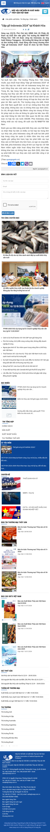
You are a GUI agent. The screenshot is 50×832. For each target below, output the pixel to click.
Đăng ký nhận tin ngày (23, 3)
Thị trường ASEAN (7, 729)
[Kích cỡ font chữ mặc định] (26, 29)
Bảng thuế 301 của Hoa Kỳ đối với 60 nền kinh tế (20, 366)
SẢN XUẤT (6, 430)
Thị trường (6, 707)
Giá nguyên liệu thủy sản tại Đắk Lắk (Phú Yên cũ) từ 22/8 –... (23, 679)
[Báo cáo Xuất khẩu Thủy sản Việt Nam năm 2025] (9, 656)
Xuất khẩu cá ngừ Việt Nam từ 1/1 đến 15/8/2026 (19, 701)
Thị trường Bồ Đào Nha (9, 738)
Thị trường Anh (6, 712)
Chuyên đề (5, 474)
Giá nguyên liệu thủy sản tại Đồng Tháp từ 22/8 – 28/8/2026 (23, 684)
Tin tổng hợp (8, 422)
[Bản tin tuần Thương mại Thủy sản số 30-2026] (9, 581)
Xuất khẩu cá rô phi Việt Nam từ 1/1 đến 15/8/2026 (19, 693)
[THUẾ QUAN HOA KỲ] (11, 483)
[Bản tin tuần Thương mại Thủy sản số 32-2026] (9, 536)
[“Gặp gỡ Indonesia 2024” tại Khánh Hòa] (25, 64)
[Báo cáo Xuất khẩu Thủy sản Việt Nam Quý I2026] (9, 633)
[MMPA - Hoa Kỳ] (11, 498)
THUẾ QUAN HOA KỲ (30, 478)
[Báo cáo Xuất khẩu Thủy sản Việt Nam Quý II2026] (9, 610)
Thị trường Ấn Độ (7, 733)
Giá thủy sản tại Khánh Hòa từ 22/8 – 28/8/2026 (18, 675)
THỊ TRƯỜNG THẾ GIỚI (11, 438)
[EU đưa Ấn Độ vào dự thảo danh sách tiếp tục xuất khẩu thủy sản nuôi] (25, 235)
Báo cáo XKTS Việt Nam (11, 596)
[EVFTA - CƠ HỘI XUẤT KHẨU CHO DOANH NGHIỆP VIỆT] (11, 512)
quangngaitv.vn (12, 159)
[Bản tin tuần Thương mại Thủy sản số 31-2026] (9, 558)
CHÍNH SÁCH (7, 426)
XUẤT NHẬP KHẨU (9, 434)
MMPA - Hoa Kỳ (28, 493)
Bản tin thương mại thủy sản (14, 522)
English (46, 3)
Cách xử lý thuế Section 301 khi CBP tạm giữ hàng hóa (22, 338)
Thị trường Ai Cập (7, 716)
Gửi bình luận (9, 213)
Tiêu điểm (7, 443)
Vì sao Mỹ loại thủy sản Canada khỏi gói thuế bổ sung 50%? (24, 370)
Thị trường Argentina (8, 725)
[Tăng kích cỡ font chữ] (28, 30)
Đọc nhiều (5, 383)
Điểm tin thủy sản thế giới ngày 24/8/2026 (32, 399)
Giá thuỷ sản (6, 671)
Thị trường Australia (8, 721)
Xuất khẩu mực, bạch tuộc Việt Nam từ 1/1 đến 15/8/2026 (22, 697)
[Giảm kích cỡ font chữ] (23, 29)
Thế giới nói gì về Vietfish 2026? (24, 447)
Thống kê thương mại (10, 688)
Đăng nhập (36, 3)
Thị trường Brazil (7, 742)
